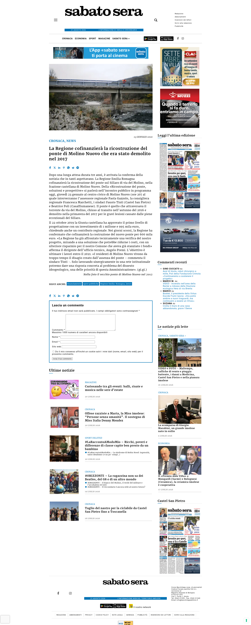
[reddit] (73, 168)
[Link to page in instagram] (70, 593)
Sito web (56, 346)
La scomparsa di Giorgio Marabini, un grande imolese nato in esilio (176, 428)
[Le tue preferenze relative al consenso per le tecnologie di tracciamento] (246, 620)
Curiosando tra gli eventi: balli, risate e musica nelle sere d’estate (114, 388)
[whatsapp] (68, 168)
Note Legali (117, 615)
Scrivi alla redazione (183, 23)
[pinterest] (64, 168)
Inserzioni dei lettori (183, 20)
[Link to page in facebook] (58, 593)
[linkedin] (59, 168)
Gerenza (130, 615)
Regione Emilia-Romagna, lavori (115, 284)
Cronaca (67, 38)
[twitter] (55, 168)
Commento (58, 330)
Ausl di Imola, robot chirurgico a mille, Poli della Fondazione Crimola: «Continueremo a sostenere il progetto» (182, 275)
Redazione (179, 14)
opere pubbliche (90, 284)
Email (56, 342)
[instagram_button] (182, 38)
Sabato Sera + (121, 38)
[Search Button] (152, 18)
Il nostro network (142, 607)
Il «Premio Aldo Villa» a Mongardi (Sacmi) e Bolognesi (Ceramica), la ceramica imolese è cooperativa (178, 481)
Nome (56, 337)
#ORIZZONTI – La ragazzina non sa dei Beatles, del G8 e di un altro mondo (114, 477)
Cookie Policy (102, 615)
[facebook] (50, 168)
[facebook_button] (178, 38)
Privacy (89, 615)
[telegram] (78, 168)
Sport (92, 38)
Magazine (104, 38)
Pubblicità (179, 26)
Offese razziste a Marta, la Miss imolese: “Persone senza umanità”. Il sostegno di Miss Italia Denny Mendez (115, 417)
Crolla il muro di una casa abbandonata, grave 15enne (177, 307)
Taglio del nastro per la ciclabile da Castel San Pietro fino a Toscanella (116, 510)
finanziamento (74, 284)
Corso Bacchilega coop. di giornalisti (186, 587)
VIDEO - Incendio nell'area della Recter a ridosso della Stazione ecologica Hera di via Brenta (179, 286)
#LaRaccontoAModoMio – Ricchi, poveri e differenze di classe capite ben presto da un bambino (116, 445)
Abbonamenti (180, 17)
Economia (81, 38)
